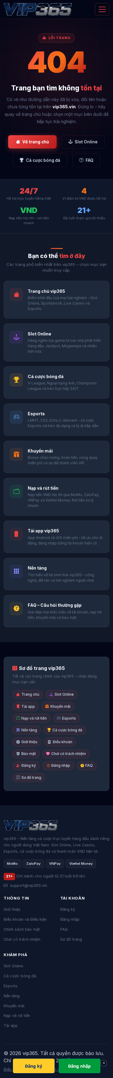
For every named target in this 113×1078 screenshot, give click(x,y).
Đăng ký (28, 765)
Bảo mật (28, 753)
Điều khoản (62, 742)
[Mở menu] (102, 9)
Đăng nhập (60, 765)
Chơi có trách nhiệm (68, 753)
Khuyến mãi (60, 706)
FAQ (89, 160)
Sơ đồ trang (31, 777)
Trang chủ (30, 694)
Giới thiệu (29, 742)
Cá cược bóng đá (43, 160)
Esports (69, 718)
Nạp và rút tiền (34, 718)
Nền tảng (29, 730)
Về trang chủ (35, 141)
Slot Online (86, 141)
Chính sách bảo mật (22, 929)
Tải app (28, 706)
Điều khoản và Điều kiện (25, 919)
